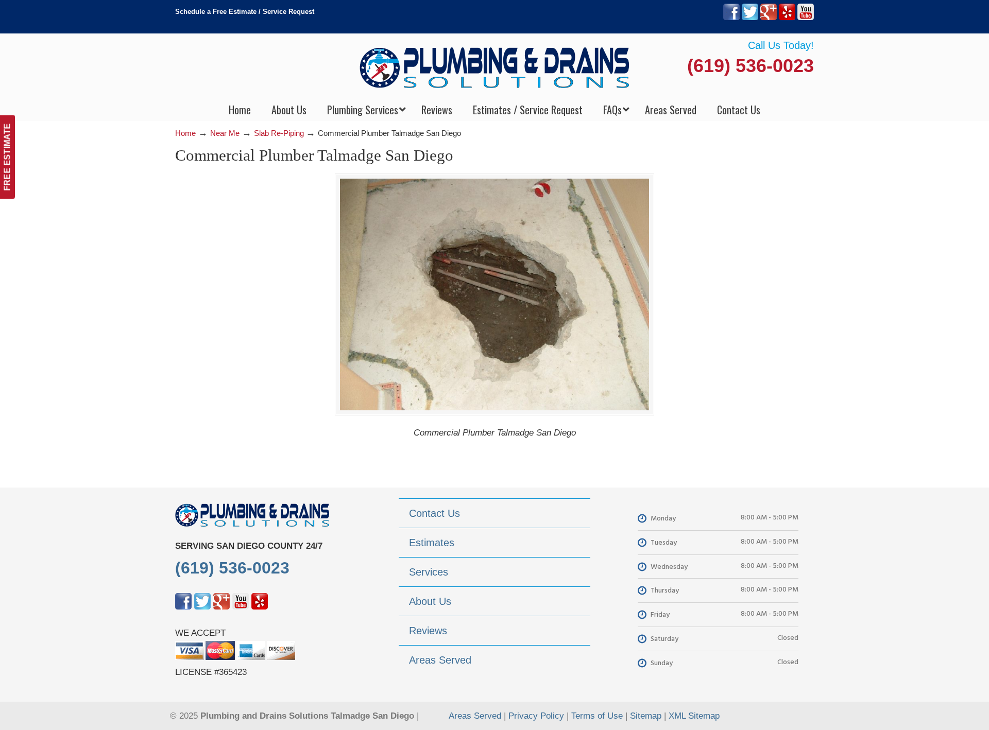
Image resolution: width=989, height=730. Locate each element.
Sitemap (645, 716)
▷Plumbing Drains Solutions (495, 67)
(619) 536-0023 (750, 65)
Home (185, 133)
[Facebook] (731, 18)
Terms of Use (597, 716)
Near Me (225, 133)
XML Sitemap (694, 716)
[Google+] (768, 18)
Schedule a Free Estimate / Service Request (244, 11)
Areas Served (475, 716)
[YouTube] (805, 18)
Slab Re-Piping (279, 133)
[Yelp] (787, 18)
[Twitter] (750, 18)
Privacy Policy (536, 716)
